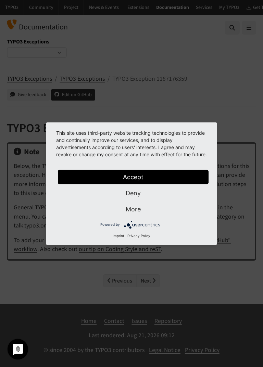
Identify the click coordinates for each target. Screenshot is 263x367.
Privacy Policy (138, 235)
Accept (133, 176)
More (133, 208)
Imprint (118, 235)
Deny (133, 192)
